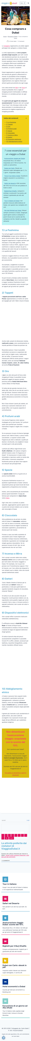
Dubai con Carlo (9, 168)
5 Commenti (21, 41)
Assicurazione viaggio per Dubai (14, 158)
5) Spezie (9, 131)
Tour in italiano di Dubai (11, 201)
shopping (7, 46)
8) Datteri (9, 137)
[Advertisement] (15, 322)
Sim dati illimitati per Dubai (12, 210)
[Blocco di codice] (25, 835)
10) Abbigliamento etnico (14, 141)
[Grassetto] (2, 835)
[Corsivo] (6, 835)
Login (28, 820)
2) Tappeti (9, 124)
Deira (7, 498)
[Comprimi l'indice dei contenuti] (26, 118)
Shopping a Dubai (12, 36)
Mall (16, 87)
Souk (23, 87)
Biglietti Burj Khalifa (10, 191)
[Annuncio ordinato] (15, 835)
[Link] (2, 838)
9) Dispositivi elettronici (13, 139)
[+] (11, 838)
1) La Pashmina (11, 122)
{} (6, 838)
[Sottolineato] (9, 835)
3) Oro (8, 126)
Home (5, 36)
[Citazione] (22, 835)
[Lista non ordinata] (19, 835)
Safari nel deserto (10, 183)
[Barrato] (12, 835)
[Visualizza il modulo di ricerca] (28, 3)
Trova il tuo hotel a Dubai (12, 176)
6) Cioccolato (10, 133)
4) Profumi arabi (11, 128)
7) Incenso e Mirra (12, 135)
